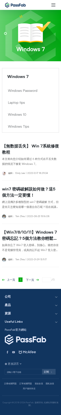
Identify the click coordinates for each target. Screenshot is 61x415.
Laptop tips (16, 102)
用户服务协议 (29, 388)
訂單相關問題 (25, 383)
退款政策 (39, 383)
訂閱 (46, 371)
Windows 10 (17, 114)
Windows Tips (18, 126)
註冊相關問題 (10, 383)
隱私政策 (50, 383)
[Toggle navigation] (53, 5)
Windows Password (22, 90)
